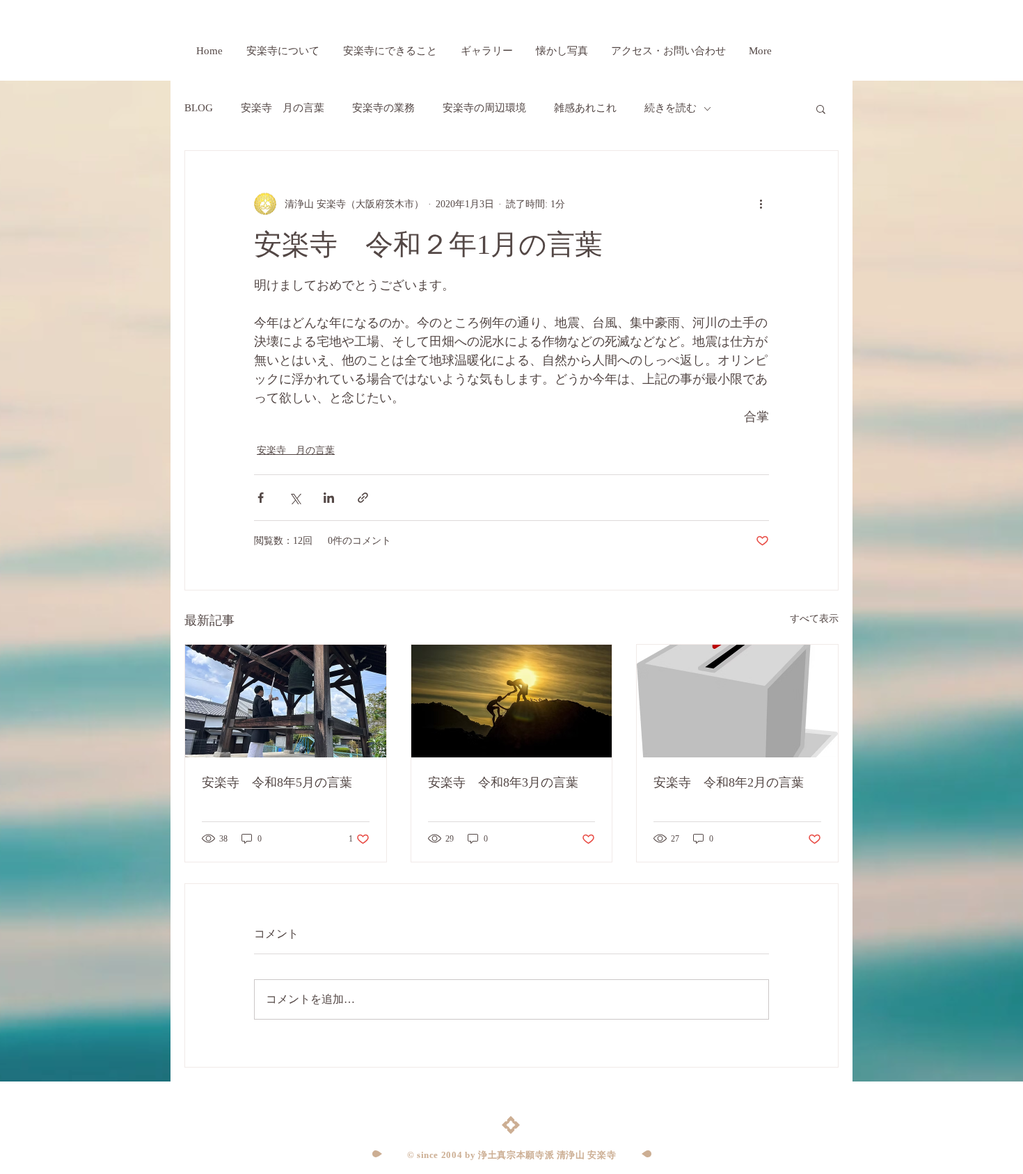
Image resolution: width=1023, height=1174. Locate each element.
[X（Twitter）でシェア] (294, 497)
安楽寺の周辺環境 (484, 107)
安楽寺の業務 (383, 107)
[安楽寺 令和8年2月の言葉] (737, 701)
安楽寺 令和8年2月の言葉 (728, 782)
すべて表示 (814, 618)
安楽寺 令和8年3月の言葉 (503, 782)
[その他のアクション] (760, 203)
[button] (820, 108)
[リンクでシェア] (363, 497)
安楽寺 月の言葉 (282, 107)
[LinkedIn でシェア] (328, 497)
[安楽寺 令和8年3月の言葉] (511, 701)
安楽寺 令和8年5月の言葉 (277, 782)
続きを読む (670, 107)
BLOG (198, 107)
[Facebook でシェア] (260, 497)
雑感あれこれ (585, 107)
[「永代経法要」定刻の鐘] (285, 701)
